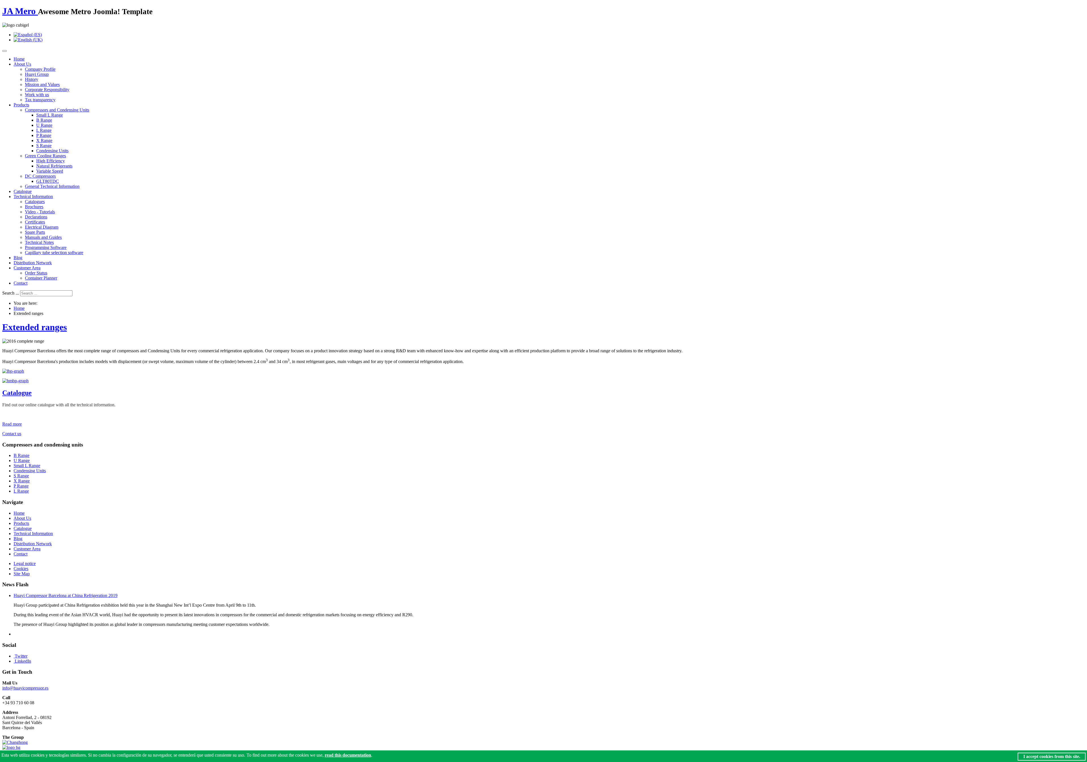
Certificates (35, 222)
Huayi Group (37, 74)
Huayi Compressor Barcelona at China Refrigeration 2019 (65, 595)
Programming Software (46, 247)
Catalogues (35, 201)
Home (19, 59)
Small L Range (49, 115)
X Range (44, 140)
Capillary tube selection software (54, 252)
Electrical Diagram (41, 227)
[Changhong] (15, 742)
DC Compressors (40, 176)
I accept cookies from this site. (1051, 756)
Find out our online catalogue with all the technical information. (58, 404)
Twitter (21, 656)
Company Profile (40, 69)
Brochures (34, 206)
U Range (44, 125)
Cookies (21, 568)
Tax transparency (40, 99)
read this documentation (348, 755)
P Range (43, 135)
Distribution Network (33, 262)
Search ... (10, 293)
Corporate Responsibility (47, 89)
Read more (12, 424)
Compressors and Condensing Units (57, 110)
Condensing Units (52, 150)
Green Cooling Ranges (45, 155)
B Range (44, 120)
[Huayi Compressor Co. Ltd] (11, 747)
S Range (44, 145)
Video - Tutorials (40, 211)
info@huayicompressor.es (25, 688)
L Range (44, 130)
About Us (22, 64)
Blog (18, 257)
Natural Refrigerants (54, 166)
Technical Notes (39, 242)
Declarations (36, 216)
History (31, 79)
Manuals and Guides (43, 237)
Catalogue (23, 191)
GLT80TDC (47, 181)
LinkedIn (23, 661)
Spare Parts (35, 232)
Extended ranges (34, 327)
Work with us (37, 94)
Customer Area (27, 267)
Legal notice (25, 563)
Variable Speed (49, 171)
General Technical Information (52, 186)
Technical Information (33, 196)
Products (21, 104)
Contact (20, 283)
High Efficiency (50, 160)
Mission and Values (42, 84)
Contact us (11, 433)
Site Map (22, 573)
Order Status (36, 273)
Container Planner (41, 278)
